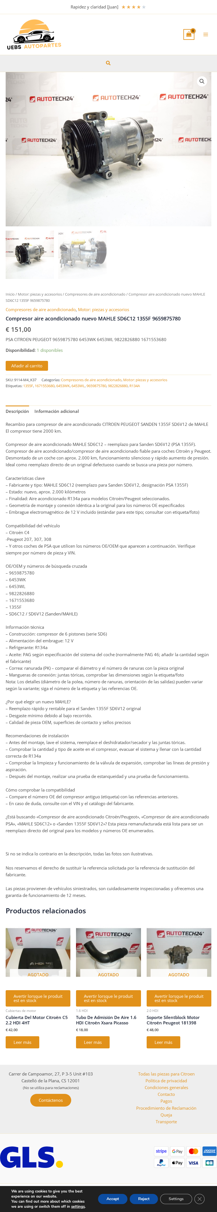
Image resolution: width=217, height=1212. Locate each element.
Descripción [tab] (17, 411)
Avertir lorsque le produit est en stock (38, 998)
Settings (176, 1199)
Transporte (166, 1121)
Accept (113, 1199)
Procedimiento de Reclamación (166, 1108)
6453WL (78, 385)
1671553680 (45, 385)
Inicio (10, 294)
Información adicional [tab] (56, 411)
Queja (166, 1115)
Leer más (22, 1042)
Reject (143, 1199)
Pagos (166, 1101)
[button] (108, 63)
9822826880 (118, 385)
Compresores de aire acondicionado (95, 294)
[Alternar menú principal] (205, 34)
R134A (134, 385)
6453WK (63, 385)
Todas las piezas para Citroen (166, 1074)
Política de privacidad (166, 1080)
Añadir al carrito (26, 365)
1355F (28, 385)
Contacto (166, 1094)
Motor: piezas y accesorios (40, 294)
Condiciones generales (166, 1087)
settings (78, 1206)
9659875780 (96, 385)
